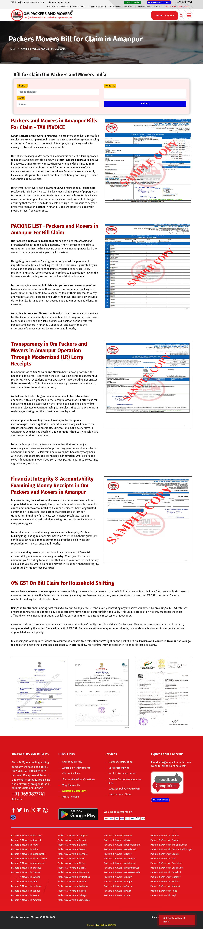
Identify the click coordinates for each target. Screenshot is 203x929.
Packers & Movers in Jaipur (24, 881)
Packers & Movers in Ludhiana (73, 886)
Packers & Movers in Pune (163, 890)
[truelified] (39, 811)
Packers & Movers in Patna (117, 890)
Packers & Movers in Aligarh (72, 863)
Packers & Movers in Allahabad (119, 863)
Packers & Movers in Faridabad (26, 835)
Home (13, 49)
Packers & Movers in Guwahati (165, 872)
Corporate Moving (119, 767)
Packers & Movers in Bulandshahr (28, 854)
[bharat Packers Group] (46, 811)
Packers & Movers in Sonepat (26, 840)
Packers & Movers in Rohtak (164, 835)
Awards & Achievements (76, 767)
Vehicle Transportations (123, 773)
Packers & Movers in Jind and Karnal (168, 844)
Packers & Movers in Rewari (72, 840)
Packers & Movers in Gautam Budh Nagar (171, 849)
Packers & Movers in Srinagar (72, 895)
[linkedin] (26, 811)
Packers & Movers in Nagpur (25, 890)
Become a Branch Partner (149, 7)
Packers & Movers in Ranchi (25, 895)
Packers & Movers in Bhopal (72, 867)
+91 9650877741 (28, 794)
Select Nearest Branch (160, 2)
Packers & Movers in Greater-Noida (122, 872)
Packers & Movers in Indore (118, 877)
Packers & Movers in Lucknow (26, 886)
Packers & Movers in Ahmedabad (27, 863)
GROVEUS (112, 925)
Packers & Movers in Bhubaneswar (121, 867)
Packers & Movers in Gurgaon (73, 835)
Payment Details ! (132, 2)
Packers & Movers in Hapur (117, 854)
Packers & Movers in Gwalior (25, 877)
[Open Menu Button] (189, 15)
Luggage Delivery (124, 788)
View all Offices (161, 800)
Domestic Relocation (121, 761)
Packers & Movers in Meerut (72, 849)
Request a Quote (97, 7)
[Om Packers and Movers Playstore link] (78, 814)
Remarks (110, 85)
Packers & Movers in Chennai (25, 872)
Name (20, 98)
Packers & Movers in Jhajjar (117, 840)
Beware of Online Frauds (57, 7)
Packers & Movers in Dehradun (73, 872)
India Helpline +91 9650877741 (120, 7)
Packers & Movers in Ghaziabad (120, 849)
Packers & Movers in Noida (24, 849)
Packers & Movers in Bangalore (166, 863)
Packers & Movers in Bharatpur (120, 858)
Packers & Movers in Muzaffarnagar (29, 858)
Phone (22, 85)
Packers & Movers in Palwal (25, 844)
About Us (155, 917)
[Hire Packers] (14, 818)
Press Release (70, 796)
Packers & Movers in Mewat (118, 835)
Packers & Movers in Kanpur (118, 881)
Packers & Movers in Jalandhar (73, 881)
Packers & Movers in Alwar (71, 858)
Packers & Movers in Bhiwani (72, 844)
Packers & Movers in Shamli (164, 854)
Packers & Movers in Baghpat (72, 854)
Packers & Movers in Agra (163, 858)
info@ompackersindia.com (175, 762)
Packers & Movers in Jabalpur (165, 877)
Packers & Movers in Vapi (163, 895)
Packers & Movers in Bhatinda (26, 867)
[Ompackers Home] (42, 14)
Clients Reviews (71, 773)
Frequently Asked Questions (78, 779)
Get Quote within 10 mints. (174, 920)
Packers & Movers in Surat (117, 895)
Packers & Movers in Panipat (164, 840)
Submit (145, 103)
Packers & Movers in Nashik (72, 890)
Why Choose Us (71, 785)
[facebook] (13, 811)
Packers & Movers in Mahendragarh (122, 844)
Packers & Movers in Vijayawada (74, 900)
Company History (72, 761)
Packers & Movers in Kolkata (165, 881)
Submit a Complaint (74, 790)
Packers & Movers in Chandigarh (166, 867)
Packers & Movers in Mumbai (165, 886)
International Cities (120, 794)
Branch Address (79, 7)
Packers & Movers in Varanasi (26, 900)
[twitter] (19, 811)
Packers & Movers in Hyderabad (74, 877)
